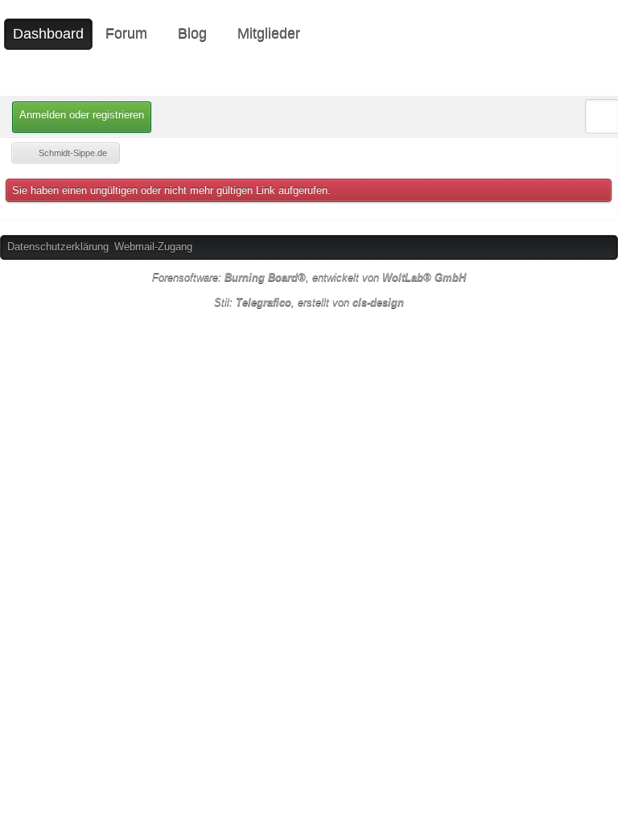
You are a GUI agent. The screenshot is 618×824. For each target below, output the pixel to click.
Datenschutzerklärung (58, 247)
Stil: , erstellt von (309, 302)
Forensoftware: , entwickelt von (309, 277)
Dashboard (48, 34)
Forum (126, 33)
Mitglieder (268, 33)
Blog (192, 33)
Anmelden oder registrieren (81, 115)
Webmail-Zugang (153, 247)
